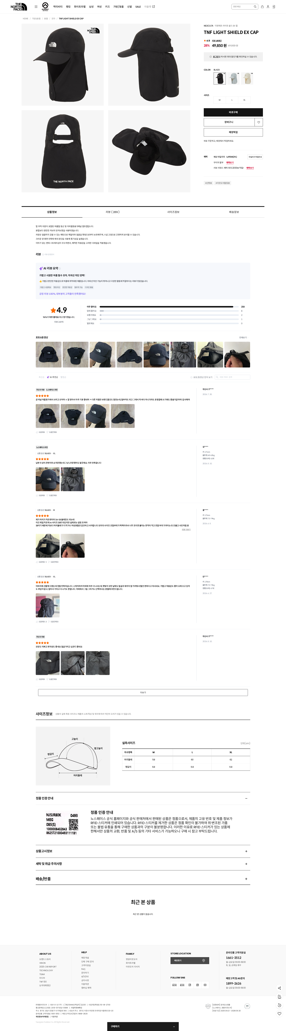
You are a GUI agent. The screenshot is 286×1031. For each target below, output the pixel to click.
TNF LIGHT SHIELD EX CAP (71, 18)
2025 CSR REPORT (48, 966)
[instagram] (197, 985)
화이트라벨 (130, 962)
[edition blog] (182, 985)
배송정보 (234, 212)
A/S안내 (85, 976)
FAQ (83, 969)
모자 (53, 18)
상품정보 (52, 212)
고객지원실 (86, 965)
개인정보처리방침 (42, 1016)
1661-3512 (233, 958)
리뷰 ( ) (113, 212)
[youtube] (205, 985)
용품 (46, 18)
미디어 (42, 978)
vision (42, 962)
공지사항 (85, 980)
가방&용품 (36, 18)
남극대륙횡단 (45, 985)
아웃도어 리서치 (133, 966)
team (42, 974)
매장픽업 (233, 132)
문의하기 (85, 972)
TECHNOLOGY (46, 970)
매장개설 (85, 957)
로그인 (216, 56)
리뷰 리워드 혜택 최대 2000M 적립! (234, 167)
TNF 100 (43, 981)
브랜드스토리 (45, 959)
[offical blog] (174, 985)
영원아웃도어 (131, 959)
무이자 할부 (224, 162)
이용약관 (85, 984)
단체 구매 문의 (87, 961)
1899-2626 (233, 983)
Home (25, 18)
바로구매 (233, 112)
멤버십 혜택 (86, 987)
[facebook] (189, 985)
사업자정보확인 (76, 1007)
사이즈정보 (173, 212)
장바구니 (228, 122)
